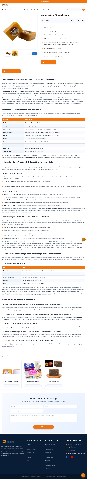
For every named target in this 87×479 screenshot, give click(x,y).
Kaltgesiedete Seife (49, 449)
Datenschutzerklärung (61, 476)
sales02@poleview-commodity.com (76, 453)
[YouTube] (72, 457)
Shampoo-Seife (48, 452)
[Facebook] (66, 457)
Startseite (29, 444)
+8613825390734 (72, 450)
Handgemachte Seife (50, 444)
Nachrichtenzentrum (31, 449)
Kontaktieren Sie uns (31, 452)
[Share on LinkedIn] (78, 20)
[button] (29, 53)
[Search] (83, 10)
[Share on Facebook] (71, 20)
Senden (44, 426)
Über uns (29, 455)
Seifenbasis (47, 468)
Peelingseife (48, 455)
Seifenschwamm (49, 463)
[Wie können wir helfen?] (84, 239)
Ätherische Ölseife (49, 457)
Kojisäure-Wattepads (50, 447)
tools (28, 460)
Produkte (29, 447)
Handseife (47, 460)
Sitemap (29, 457)
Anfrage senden (48, 62)
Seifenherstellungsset (50, 465)
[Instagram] (69, 457)
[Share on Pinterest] (82, 20)
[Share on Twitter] (75, 20)
